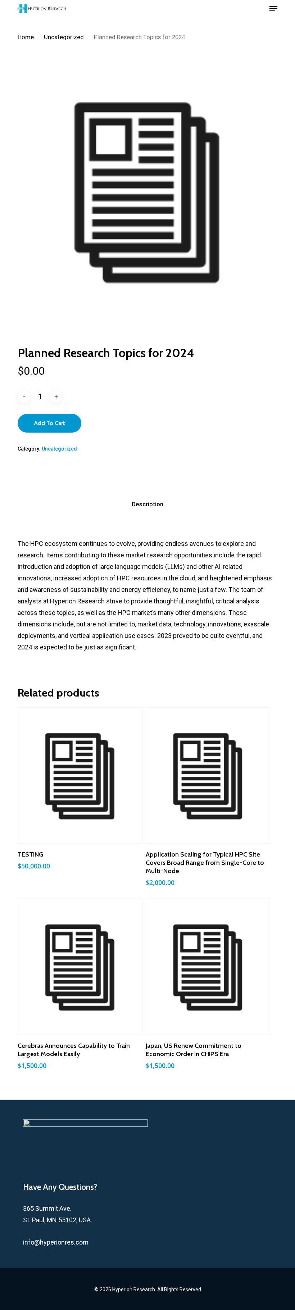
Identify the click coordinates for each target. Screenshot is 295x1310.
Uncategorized (64, 37)
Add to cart (49, 423)
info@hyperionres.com (55, 1242)
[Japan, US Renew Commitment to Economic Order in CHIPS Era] (208, 967)
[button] (273, 8)
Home (26, 37)
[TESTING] (80, 775)
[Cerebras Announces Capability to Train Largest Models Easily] (80, 967)
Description (147, 504)
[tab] (147, 504)
